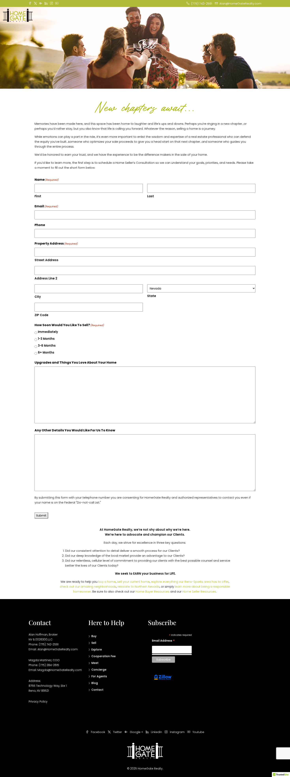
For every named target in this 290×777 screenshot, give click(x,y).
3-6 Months (47, 345)
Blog (260, 16)
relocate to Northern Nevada (139, 586)
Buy (113, 16)
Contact (277, 16)
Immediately (48, 332)
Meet (217, 16)
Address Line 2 (46, 278)
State (151, 296)
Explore (149, 16)
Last (150, 196)
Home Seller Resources (199, 591)
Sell (129, 16)
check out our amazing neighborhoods (88, 586)
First (38, 196)
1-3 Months (46, 339)
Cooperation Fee (103, 656)
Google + (136, 732)
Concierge (195, 16)
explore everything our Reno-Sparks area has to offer (190, 582)
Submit (41, 515)
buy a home (107, 582)
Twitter (117, 732)
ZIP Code (41, 315)
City (38, 297)
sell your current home (133, 582)
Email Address (163, 641)
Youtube (198, 732)
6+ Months (46, 352)
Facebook (98, 732)
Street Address (46, 260)
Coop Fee (173, 16)
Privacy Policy (38, 701)
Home (100, 16)
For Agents (241, 16)
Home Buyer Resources (152, 591)
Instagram (177, 732)
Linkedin (156, 732)
